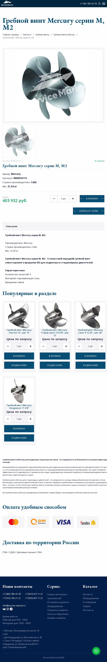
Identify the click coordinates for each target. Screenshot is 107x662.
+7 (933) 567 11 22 (34, 598)
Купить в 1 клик (88, 211)
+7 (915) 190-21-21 (12, 598)
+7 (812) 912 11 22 (34, 594)
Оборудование (91, 598)
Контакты (88, 610)
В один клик (19, 365)
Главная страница (11, 34)
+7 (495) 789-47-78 (12, 594)
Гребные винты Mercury (64, 34)
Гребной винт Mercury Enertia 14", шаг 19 (19, 331)
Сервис (87, 606)
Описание (11, 226)
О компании (89, 602)
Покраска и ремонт (57, 610)
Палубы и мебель (56, 618)
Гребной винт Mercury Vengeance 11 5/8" (19, 406)
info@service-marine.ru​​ (14, 605)
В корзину (92, 198)
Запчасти (27, 34)
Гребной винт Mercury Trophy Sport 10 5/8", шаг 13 (55, 333)
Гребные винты (42, 34)
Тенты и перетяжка (58, 614)
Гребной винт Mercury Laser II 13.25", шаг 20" (90, 331)
